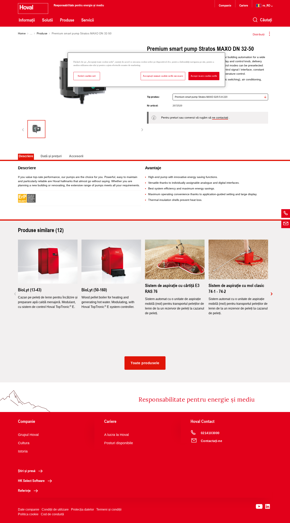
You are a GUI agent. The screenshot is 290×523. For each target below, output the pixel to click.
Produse (67, 20)
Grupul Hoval (28, 435)
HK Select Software (31, 480)
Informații (27, 20)
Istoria (23, 451)
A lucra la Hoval (116, 435)
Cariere (243, 5)
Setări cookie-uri (87, 76)
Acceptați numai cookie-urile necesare (163, 76)
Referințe (24, 490)
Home (22, 33)
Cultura (23, 443)
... (31, 33)
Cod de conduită (52, 514)
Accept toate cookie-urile (204, 76)
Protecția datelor (82, 509)
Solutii (47, 20)
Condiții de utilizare (55, 509)
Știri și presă (26, 470)
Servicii (87, 20)
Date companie (28, 509)
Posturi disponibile (118, 443)
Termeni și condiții (109, 509)
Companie (225, 5)
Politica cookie (28, 514)
